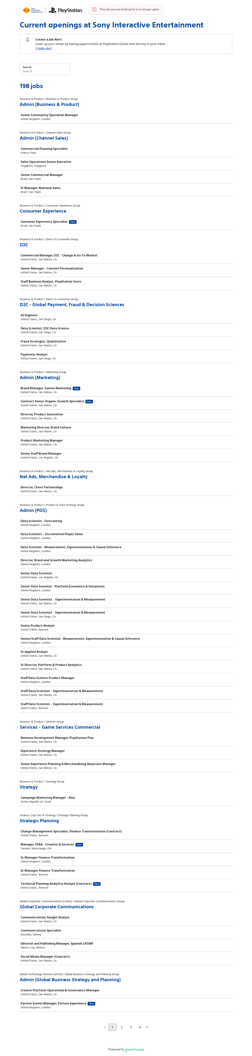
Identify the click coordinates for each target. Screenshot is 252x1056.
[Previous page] (105, 1027)
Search (27, 67)
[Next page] (147, 1027)
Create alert (43, 48)
